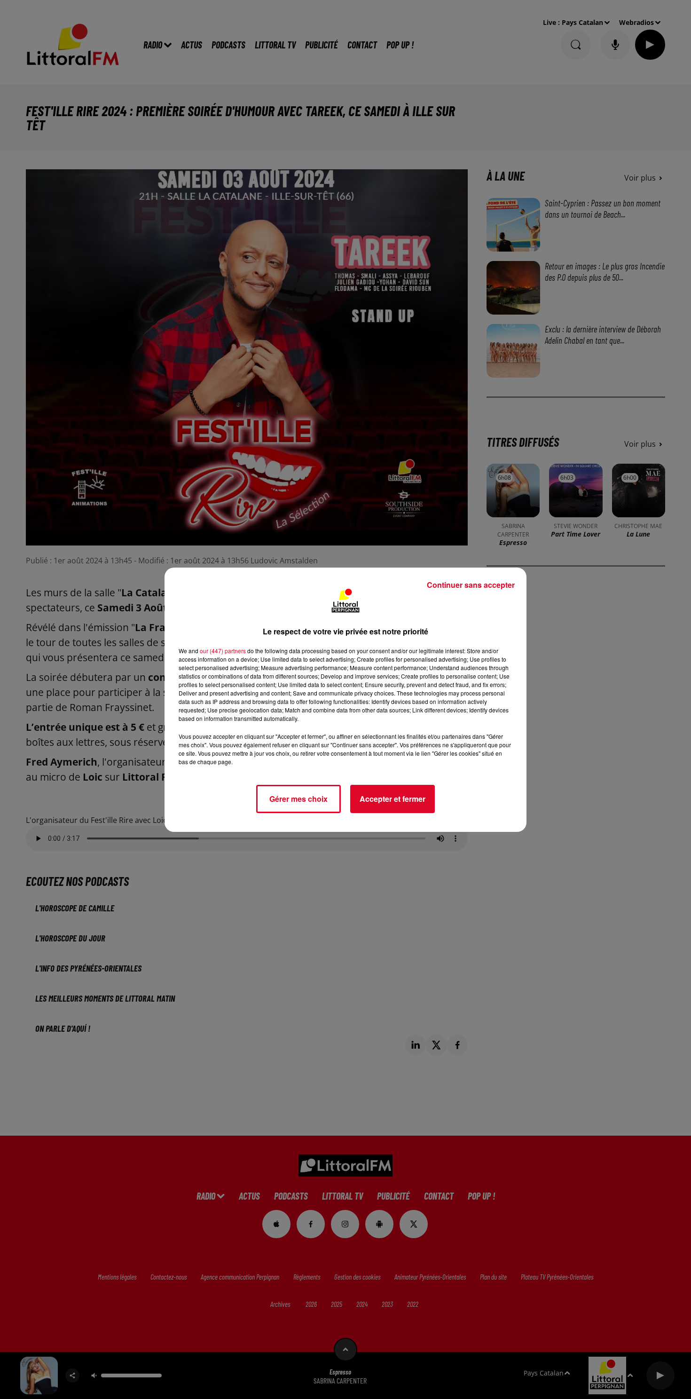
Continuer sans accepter (471, 584)
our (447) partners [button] (223, 651)
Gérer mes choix (298, 798)
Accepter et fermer (392, 798)
